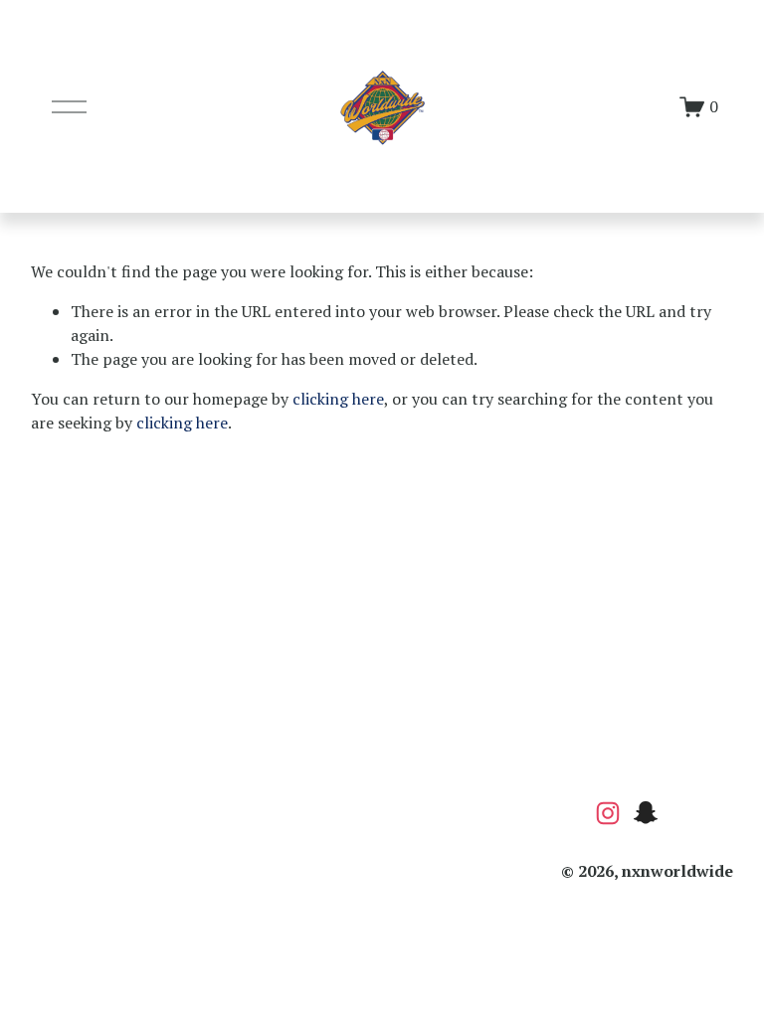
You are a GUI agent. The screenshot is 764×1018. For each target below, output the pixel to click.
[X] (721, 813)
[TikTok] (683, 813)
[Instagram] (608, 813)
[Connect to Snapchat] (646, 813)
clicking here (338, 399)
